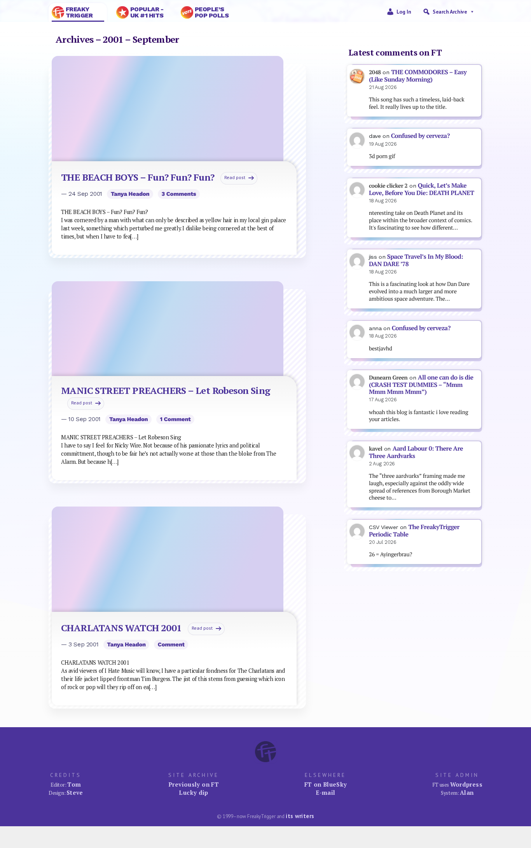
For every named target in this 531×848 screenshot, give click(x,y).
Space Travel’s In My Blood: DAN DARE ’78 (416, 260)
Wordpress (466, 784)
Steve (74, 792)
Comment (171, 644)
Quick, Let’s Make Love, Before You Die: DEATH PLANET (421, 189)
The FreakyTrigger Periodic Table (414, 530)
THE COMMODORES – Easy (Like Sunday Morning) (417, 76)
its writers (300, 816)
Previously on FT (193, 784)
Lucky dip (193, 792)
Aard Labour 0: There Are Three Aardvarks (416, 452)
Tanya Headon (130, 193)
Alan (467, 792)
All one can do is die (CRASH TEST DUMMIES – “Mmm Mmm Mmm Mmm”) (421, 384)
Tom (74, 784)
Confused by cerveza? (420, 136)
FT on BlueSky (325, 784)
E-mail (325, 792)
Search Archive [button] (450, 11)
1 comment (175, 419)
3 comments (178, 193)
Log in (404, 11)
